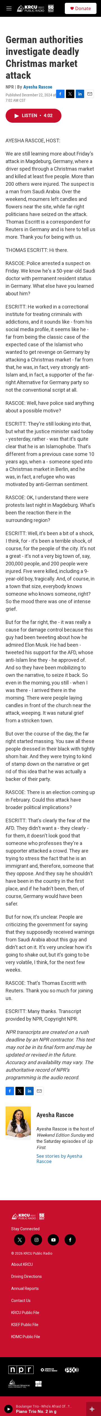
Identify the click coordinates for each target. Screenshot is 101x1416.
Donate (83, 8)
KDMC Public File (25, 1337)
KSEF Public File (24, 1325)
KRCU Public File (25, 1313)
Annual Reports (25, 1289)
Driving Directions (26, 1277)
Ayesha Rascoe (37, 87)
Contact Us (21, 1301)
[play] (8, 1409)
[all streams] (93, 1409)
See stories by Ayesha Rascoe (59, 1158)
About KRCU (22, 1264)
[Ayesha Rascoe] (18, 1123)
